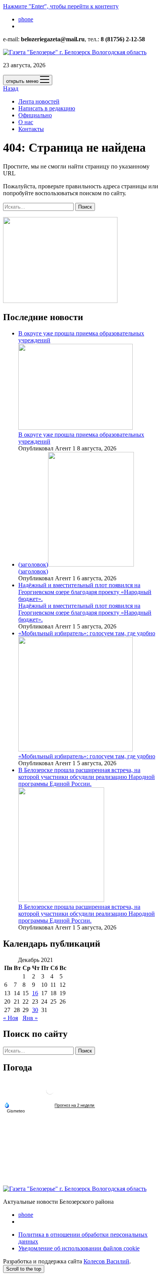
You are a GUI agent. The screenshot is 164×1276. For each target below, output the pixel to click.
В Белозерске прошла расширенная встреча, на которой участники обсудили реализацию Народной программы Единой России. (86, 914)
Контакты (31, 129)
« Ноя (10, 1018)
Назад (10, 88)
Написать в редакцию (46, 108)
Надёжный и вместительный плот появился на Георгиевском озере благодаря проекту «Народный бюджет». (84, 592)
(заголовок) (33, 564)
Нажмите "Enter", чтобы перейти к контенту (61, 6)
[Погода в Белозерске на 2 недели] (75, 1105)
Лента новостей (38, 101)
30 (35, 1010)
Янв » (30, 1018)
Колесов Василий (106, 1261)
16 (35, 993)
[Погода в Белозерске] (50, 1093)
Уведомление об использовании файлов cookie (79, 1248)
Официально (35, 115)
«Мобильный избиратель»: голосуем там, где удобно (86, 756)
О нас (25, 122)
